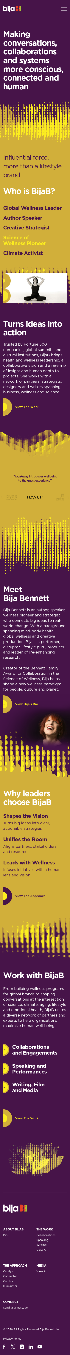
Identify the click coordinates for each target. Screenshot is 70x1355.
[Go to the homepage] (15, 1209)
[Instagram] (22, 1347)
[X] (13, 1347)
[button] (64, 9)
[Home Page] (12, 9)
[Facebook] (4, 1347)
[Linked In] (31, 1347)
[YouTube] (40, 1347)
